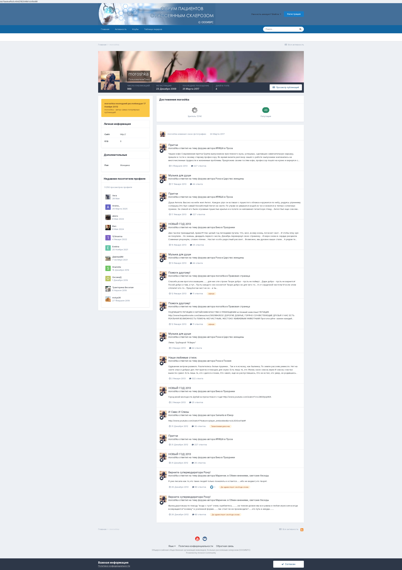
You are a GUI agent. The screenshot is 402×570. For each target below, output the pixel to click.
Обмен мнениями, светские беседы (249, 475)
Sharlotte (116, 267)
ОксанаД (117, 277)
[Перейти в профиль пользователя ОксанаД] (108, 278)
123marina (117, 236)
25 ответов (198, 245)
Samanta (220, 415)
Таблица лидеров (153, 29)
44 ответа (197, 184)
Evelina (115, 246)
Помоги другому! (179, 272)
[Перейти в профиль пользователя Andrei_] (108, 207)
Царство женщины (233, 178)
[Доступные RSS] (302, 530)
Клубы (135, 29)
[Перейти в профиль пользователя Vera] (108, 197)
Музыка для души (179, 175)
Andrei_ (116, 205)
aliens (115, 216)
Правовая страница (239, 275)
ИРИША (220, 148)
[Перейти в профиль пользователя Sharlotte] (108, 268)
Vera (114, 195)
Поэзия (227, 360)
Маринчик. (221, 475)
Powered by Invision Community (201, 553)
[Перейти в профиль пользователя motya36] (108, 299)
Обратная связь (225, 546)
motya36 (116, 297)
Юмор (230, 415)
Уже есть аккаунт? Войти (265, 14)
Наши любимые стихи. (182, 357)
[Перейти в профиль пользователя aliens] (108, 217)
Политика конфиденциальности (196, 546)
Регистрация (294, 14)
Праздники (229, 227)
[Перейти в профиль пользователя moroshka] (162, 134)
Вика (218, 227)
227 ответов (199, 166)
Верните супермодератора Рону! (189, 472)
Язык (171, 546)
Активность (121, 29)
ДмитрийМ (117, 256)
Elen (114, 226)
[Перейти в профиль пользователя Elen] (108, 227)
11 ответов (197, 293)
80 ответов (200, 487)
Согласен (289, 564)
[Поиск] (300, 29)
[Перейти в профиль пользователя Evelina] (108, 248)
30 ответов (200, 426)
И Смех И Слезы (178, 411)
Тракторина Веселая (122, 287)
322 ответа (197, 378)
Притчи (173, 145)
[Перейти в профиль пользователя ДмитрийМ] (108, 258)
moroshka (172, 134)
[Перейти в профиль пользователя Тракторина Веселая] (108, 288)
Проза (229, 148)
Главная (105, 29)
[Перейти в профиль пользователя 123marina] (108, 237)
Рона (218, 178)
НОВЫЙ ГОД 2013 (179, 223)
